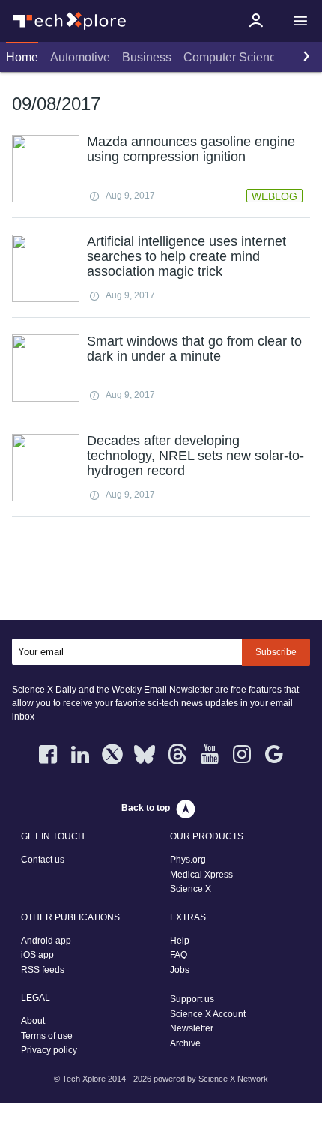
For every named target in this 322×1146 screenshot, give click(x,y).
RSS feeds (42, 970)
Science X (190, 889)
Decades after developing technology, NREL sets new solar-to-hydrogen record (195, 455)
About (33, 1021)
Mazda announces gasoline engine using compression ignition (191, 149)
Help (179, 940)
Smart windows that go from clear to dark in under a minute (194, 349)
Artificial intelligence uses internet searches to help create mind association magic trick (186, 256)
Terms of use (47, 1036)
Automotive (80, 57)
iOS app (37, 955)
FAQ (178, 955)
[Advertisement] (161, 571)
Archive (185, 1043)
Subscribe (276, 652)
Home (22, 57)
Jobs (179, 970)
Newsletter (191, 1028)
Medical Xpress (201, 874)
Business (146, 57)
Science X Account (208, 1014)
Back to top (145, 808)
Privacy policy (49, 1050)
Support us (192, 999)
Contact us (42, 859)
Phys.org (188, 859)
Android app (46, 940)
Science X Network (233, 1078)
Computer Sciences (235, 57)
